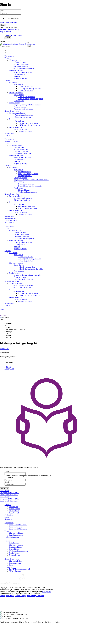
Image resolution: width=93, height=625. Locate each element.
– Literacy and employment (28, 123)
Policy (11, 119)
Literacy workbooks (16, 533)
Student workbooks (21, 149)
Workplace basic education (23, 109)
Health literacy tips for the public (30, 186)
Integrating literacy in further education (27, 105)
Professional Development (23, 153)
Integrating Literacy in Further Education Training (31, 180)
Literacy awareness (16, 93)
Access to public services (23, 198)
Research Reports (15, 127)
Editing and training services (28, 174)
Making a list (9, 369)
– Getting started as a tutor (23, 72)
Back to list (4, 315)
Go (29, 46)
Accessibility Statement (35, 596)
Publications (9, 515)
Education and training (22, 200)
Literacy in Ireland (20, 129)
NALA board (14, 513)
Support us (8, 567)
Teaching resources (20, 147)
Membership (9, 133)
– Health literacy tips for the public (30, 99)
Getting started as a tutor (22, 157)
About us (8, 505)
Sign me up (4, 488)
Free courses (9, 56)
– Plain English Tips (25, 86)
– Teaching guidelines (21, 66)
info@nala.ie (46, 592)
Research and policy (12, 111)
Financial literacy (20, 107)
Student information (25, 131)
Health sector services (26, 184)
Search (7, 37)
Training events (19, 74)
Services (8, 80)
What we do (13, 507)
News (7, 517)
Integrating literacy (20, 78)
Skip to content (5, 32)
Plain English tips (24, 172)
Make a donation (15, 571)
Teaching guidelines (21, 151)
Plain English (18, 84)
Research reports (15, 563)
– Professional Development (24, 68)
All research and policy (17, 113)
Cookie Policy (20, 596)
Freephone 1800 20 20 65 (14, 35)
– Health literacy (19, 121)
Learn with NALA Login (18, 529)
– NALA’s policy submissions (29, 125)
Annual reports (14, 509)
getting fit (8, 367)
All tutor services (15, 60)
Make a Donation (11, 218)
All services (13, 82)
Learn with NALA (11, 141)
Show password (13, 18)
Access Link (4, 349)
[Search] (28, 42)
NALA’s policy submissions (28, 208)
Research (17, 76)
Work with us (9, 222)
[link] (6, 602)
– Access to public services (23, 115)
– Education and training (22, 117)
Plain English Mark (25, 176)
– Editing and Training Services (29, 89)
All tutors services (15, 145)
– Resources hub (20, 62)
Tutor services (19, 101)
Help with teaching (16, 70)
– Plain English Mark (25, 91)
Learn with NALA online (18, 525)
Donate (7, 135)
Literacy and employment (27, 206)
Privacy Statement (7, 596)
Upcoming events (11, 220)
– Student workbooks (21, 64)
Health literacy (19, 95)
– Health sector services (26, 97)
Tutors (7, 58)
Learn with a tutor (15, 527)
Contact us (8, 519)
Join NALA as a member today (20, 569)
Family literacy (14, 103)
